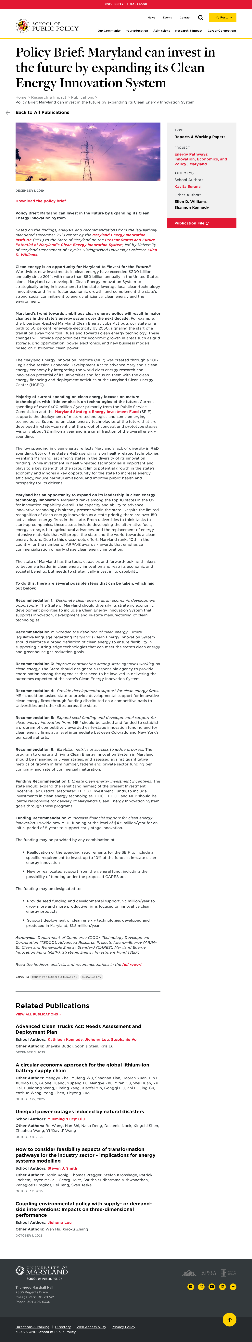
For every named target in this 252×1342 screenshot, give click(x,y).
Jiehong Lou (97, 1039)
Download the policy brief (41, 201)
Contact (185, 17)
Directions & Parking (32, 1327)
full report (132, 964)
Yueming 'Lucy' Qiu (66, 1119)
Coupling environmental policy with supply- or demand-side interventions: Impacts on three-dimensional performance (84, 1209)
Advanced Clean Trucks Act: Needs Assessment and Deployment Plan (78, 1029)
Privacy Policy (123, 1327)
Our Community (109, 30)
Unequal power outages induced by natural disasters (80, 1111)
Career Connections (222, 30)
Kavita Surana (187, 186)
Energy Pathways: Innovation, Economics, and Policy (200, 159)
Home (21, 97)
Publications (82, 97)
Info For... (221, 17)
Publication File (189, 223)
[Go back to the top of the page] (229, 1319)
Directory (63, 1327)
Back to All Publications (42, 112)
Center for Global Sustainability (54, 977)
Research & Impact (188, 30)
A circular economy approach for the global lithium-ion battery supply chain (82, 1067)
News (151, 17)
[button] (200, 18)
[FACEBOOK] (190, 1286)
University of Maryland (126, 4)
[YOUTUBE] (211, 1286)
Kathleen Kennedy (65, 1039)
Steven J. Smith (62, 1168)
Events (167, 17)
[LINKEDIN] (222, 1286)
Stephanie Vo (124, 1039)
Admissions (161, 30)
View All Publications (37, 1014)
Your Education (137, 30)
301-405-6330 (38, 1302)
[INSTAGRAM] (201, 1286)
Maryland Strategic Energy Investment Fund (97, 412)
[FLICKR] (233, 1286)
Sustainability (91, 977)
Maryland (198, 164)
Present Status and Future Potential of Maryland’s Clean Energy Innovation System (85, 242)
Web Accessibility (91, 1327)
